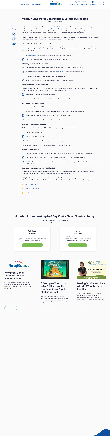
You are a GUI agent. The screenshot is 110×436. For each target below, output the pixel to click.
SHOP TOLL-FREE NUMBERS (32, 245)
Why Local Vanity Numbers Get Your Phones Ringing (14, 276)
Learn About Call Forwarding (33, 193)
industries (33, 31)
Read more (11, 308)
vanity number (31, 55)
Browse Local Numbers (31, 184)
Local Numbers (36, 4)
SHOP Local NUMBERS (78, 245)
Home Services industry (54, 29)
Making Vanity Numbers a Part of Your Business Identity (91, 286)
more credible (60, 71)
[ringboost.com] (55, 3)
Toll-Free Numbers (24, 4)
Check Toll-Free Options (31, 188)
